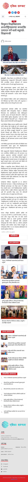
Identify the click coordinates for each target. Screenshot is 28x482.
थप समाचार (14, 242)
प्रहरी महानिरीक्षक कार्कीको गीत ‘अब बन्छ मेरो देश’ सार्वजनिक (14, 412)
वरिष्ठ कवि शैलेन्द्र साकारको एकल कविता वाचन (16, 352)
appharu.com (14, 479)
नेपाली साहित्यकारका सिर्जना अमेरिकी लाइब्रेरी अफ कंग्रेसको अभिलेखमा (17, 359)
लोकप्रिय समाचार (9, 374)
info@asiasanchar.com (6, 439)
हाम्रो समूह (3, 443)
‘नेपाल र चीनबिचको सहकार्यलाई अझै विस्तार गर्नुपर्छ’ (13, 261)
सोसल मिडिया (4, 460)
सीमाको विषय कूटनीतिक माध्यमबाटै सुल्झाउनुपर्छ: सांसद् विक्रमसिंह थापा (10, 282)
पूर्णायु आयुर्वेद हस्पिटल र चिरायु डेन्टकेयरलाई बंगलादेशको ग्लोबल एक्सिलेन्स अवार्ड (12, 302)
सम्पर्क (2, 432)
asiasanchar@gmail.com (18, 439)
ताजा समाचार (7, 331)
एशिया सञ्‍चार (8, 41)
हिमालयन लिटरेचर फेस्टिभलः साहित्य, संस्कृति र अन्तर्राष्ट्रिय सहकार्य (13, 322)
